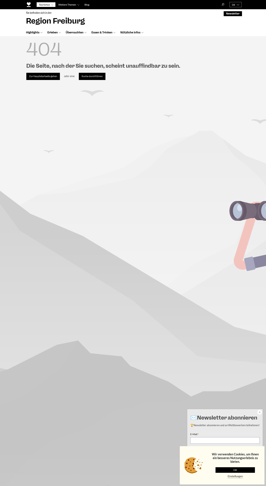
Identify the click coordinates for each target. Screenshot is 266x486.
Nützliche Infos (130, 32)
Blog (87, 4)
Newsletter (233, 13)
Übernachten (74, 32)
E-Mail (194, 434)
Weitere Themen (67, 4)
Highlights (32, 32)
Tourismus (44, 4)
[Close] (259, 412)
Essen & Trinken (101, 32)
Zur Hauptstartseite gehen (43, 76)
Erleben (52, 32)
